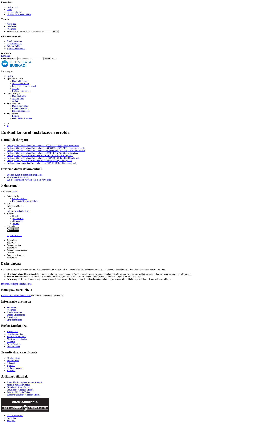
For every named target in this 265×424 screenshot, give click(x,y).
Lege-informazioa (14, 43)
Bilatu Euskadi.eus (9, 58)
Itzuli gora (11, 420)
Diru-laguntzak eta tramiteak (19, 14)
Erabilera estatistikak (21, 91)
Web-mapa (11, 29)
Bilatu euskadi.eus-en (16, 31)
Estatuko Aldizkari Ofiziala (18, 392)
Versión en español (15, 415)
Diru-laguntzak (13, 358)
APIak (15, 101)
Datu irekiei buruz (20, 81)
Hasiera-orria (12, 7)
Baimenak (11, 363)
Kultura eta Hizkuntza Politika (25, 201)
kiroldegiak (18, 221)
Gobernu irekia (13, 346)
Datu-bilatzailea (19, 96)
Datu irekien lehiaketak (22, 118)
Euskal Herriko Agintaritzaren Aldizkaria (24, 382)
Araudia (15, 88)
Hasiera (10, 76)
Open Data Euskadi (20, 83)
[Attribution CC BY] (13, 231)
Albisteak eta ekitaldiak (17, 339)
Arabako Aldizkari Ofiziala (18, 385)
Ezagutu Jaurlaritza (15, 334)
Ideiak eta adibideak (21, 111)
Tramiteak (11, 341)
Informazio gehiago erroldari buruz (16, 284)
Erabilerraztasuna (14, 41)
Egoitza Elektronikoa (16, 48)
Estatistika (11, 370)
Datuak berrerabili (20, 106)
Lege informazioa (14, 320)
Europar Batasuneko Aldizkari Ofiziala (23, 395)
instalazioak (18, 218)
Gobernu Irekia (13, 46)
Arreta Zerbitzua (14, 344)
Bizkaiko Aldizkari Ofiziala (19, 387)
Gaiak (9, 9)
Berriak (15, 116)
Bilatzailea (11, 26)
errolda (16, 223)
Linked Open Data (20, 108)
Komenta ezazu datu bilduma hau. (16, 295)
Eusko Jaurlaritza (14, 12)
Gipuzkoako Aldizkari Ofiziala (20, 390)
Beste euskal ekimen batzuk (24, 86)
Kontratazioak (13, 360)
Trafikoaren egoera (15, 368)
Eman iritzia (12, 317)
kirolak (15, 216)
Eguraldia (11, 365)
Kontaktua (11, 24)
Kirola (28, 211)
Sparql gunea (18, 98)
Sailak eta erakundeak (16, 336)
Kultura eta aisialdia (15, 211)
